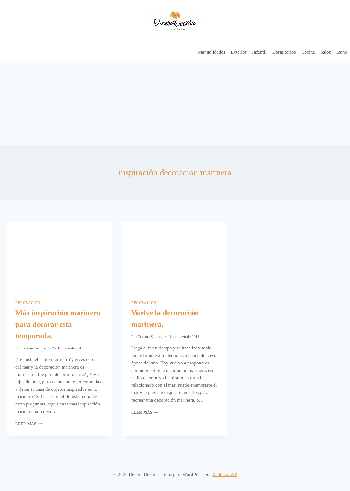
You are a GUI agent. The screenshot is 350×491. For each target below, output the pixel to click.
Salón (325, 52)
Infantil (259, 52)
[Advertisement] (175, 104)
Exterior (239, 52)
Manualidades (211, 52)
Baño (342, 52)
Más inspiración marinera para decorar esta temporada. (57, 324)
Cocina (308, 52)
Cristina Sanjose (34, 348)
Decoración (27, 303)
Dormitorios (284, 52)
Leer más (28, 424)
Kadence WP (224, 474)
